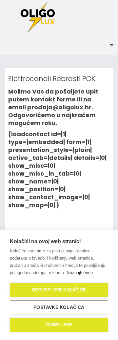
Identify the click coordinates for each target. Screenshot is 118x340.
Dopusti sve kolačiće (59, 289)
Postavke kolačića (58, 307)
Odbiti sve (59, 324)
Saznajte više (80, 272)
